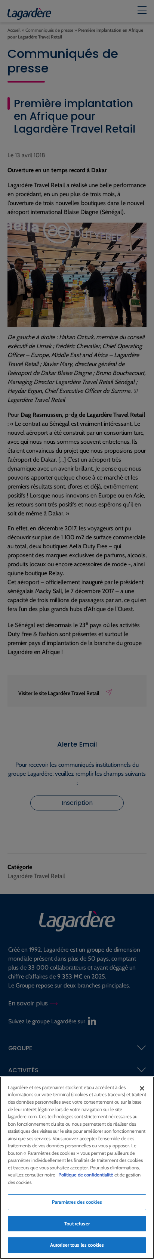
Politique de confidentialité (85, 1175)
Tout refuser (77, 1224)
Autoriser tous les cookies (77, 1245)
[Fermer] (142, 1088)
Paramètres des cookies (77, 1202)
